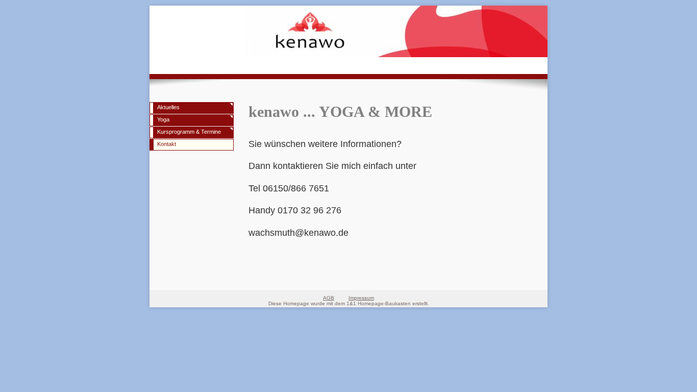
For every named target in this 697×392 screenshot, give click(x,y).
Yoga (163, 119)
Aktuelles (168, 107)
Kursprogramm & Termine (189, 132)
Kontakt (166, 144)
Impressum (361, 298)
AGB (328, 298)
